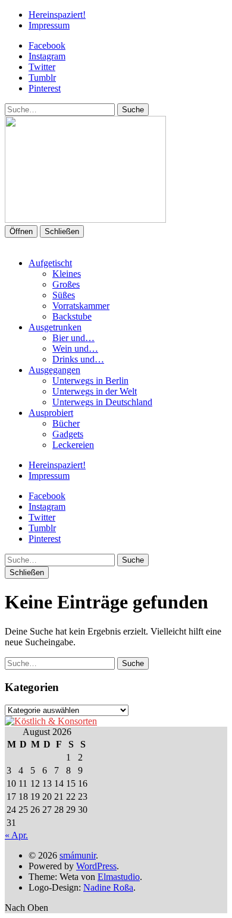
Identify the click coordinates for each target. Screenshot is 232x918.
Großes (66, 284)
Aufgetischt (50, 263)
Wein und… (75, 348)
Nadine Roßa (108, 887)
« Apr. (16, 835)
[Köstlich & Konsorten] (51, 721)
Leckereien (73, 445)
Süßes (63, 295)
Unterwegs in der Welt (94, 391)
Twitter (42, 67)
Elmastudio (119, 877)
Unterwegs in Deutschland (102, 402)
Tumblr (42, 77)
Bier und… (73, 338)
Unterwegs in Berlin (90, 381)
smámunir (77, 855)
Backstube (72, 316)
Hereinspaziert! (57, 15)
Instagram (47, 56)
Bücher (66, 423)
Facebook (47, 45)
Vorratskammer (80, 306)
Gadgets (67, 434)
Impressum (49, 25)
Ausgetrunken (55, 327)
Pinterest (45, 88)
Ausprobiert (51, 413)
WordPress (96, 866)
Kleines (66, 274)
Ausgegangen (54, 370)
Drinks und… (78, 359)
